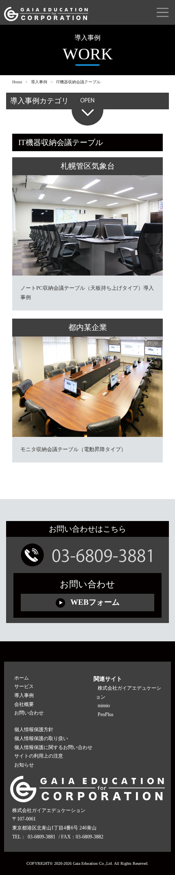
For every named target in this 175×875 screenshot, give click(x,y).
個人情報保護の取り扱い (41, 738)
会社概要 (24, 704)
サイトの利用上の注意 (38, 756)
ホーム (21, 678)
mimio (104, 705)
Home (17, 82)
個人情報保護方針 (33, 729)
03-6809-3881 (41, 837)
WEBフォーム (94, 602)
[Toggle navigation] (162, 12)
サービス (24, 686)
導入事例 (39, 82)
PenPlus (106, 714)
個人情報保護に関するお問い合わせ (53, 747)
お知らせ (24, 765)
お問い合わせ (29, 713)
